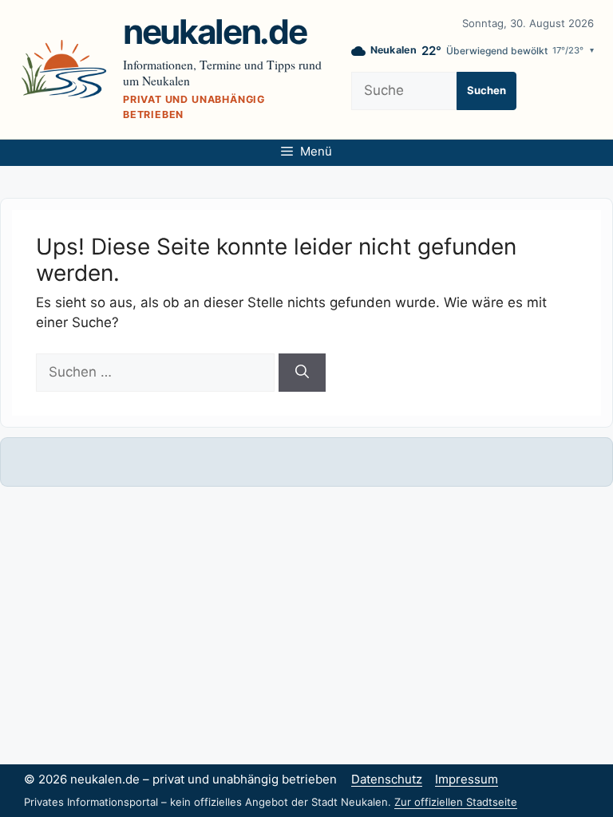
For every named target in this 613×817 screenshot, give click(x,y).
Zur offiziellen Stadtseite (455, 801)
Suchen (486, 90)
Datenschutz (386, 779)
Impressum (466, 779)
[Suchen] (302, 372)
